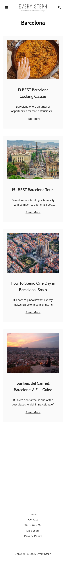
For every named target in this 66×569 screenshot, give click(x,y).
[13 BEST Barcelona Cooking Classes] (33, 59)
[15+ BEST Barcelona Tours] (33, 159)
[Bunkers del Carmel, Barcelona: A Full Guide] (33, 353)
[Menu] (6, 7)
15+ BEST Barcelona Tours (33, 189)
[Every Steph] (33, 7)
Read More (32, 119)
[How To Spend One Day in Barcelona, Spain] (33, 253)
